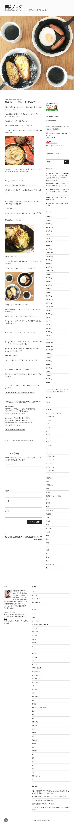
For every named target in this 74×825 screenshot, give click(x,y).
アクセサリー (50, 416)
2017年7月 (49, 317)
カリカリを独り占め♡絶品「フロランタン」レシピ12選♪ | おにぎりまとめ (57, 178)
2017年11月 (49, 303)
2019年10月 (49, 256)
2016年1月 (49, 382)
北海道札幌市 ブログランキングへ (55, 145)
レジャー (48, 474)
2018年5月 (49, 281)
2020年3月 (49, 245)
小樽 (47, 517)
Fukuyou (19, 99)
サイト (7, 511)
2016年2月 (49, 379)
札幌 (47, 535)
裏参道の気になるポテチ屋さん (55, 197)
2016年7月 (49, 361)
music (48, 406)
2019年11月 (49, 252)
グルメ (48, 434)
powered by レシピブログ (54, 153)
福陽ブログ (15, 7)
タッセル (48, 445)
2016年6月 (49, 364)
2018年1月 (49, 296)
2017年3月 (49, 332)
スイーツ (9, 440)
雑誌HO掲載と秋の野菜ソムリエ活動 (43, 804)
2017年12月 (49, 299)
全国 (47, 481)
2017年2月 (49, 335)
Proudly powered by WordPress (41, 820)
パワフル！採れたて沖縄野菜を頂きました (44, 800)
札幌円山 (23, 440)
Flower (48, 402)
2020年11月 (49, 242)
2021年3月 (49, 231)
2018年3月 (49, 289)
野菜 (47, 561)
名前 (7, 491)
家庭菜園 (48, 514)
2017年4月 (49, 328)
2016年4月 (49, 371)
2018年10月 (49, 270)
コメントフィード (37, 599)
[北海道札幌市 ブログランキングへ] (51, 143)
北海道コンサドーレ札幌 (53, 496)
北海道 (48, 492)
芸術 (47, 557)
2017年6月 (49, 321)
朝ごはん (18, 440)
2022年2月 (49, 224)
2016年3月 (49, 375)
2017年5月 (49, 325)
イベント (48, 424)
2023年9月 (49, 220)
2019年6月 (49, 263)
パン (47, 449)
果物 (47, 543)
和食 (47, 507)
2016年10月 (49, 350)
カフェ (48, 427)
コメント (8, 464)
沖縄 (47, 550)
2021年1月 (49, 238)
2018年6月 (49, 278)
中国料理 (48, 478)
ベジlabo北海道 (50, 456)
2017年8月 (49, 314)
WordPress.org (36, 602)
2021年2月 (49, 234)
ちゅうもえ (49, 409)
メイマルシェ (50, 467)
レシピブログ (50, 470)
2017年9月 (49, 310)
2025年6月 (49, 216)
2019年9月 (49, 260)
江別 (47, 546)
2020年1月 (49, 249)
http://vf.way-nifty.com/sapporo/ (15, 429)
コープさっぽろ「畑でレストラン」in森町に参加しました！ (50, 797)
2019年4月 (49, 267)
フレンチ (48, 452)
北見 (47, 499)
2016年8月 (49, 357)
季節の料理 (49, 510)
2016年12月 (49, 343)
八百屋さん (49, 485)
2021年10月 (49, 227)
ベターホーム (50, 460)
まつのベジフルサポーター (54, 413)
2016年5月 (49, 368)
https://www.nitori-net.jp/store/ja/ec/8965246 (19, 392)
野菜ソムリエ (29, 440)
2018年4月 (49, 285)
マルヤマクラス (51, 463)
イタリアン (49, 420)
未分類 (48, 532)
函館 (47, 488)
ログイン (34, 591)
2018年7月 (49, 274)
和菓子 (48, 503)
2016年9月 (49, 353)
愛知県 (48, 521)
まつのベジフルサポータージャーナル (15, 614)
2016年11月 (49, 346)
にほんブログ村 (51, 131)
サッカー (48, 438)
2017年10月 (49, 307)
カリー (48, 431)
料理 (14, 440)
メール (7, 501)
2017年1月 (49, 339)
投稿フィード (36, 595)
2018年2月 (49, 292)
